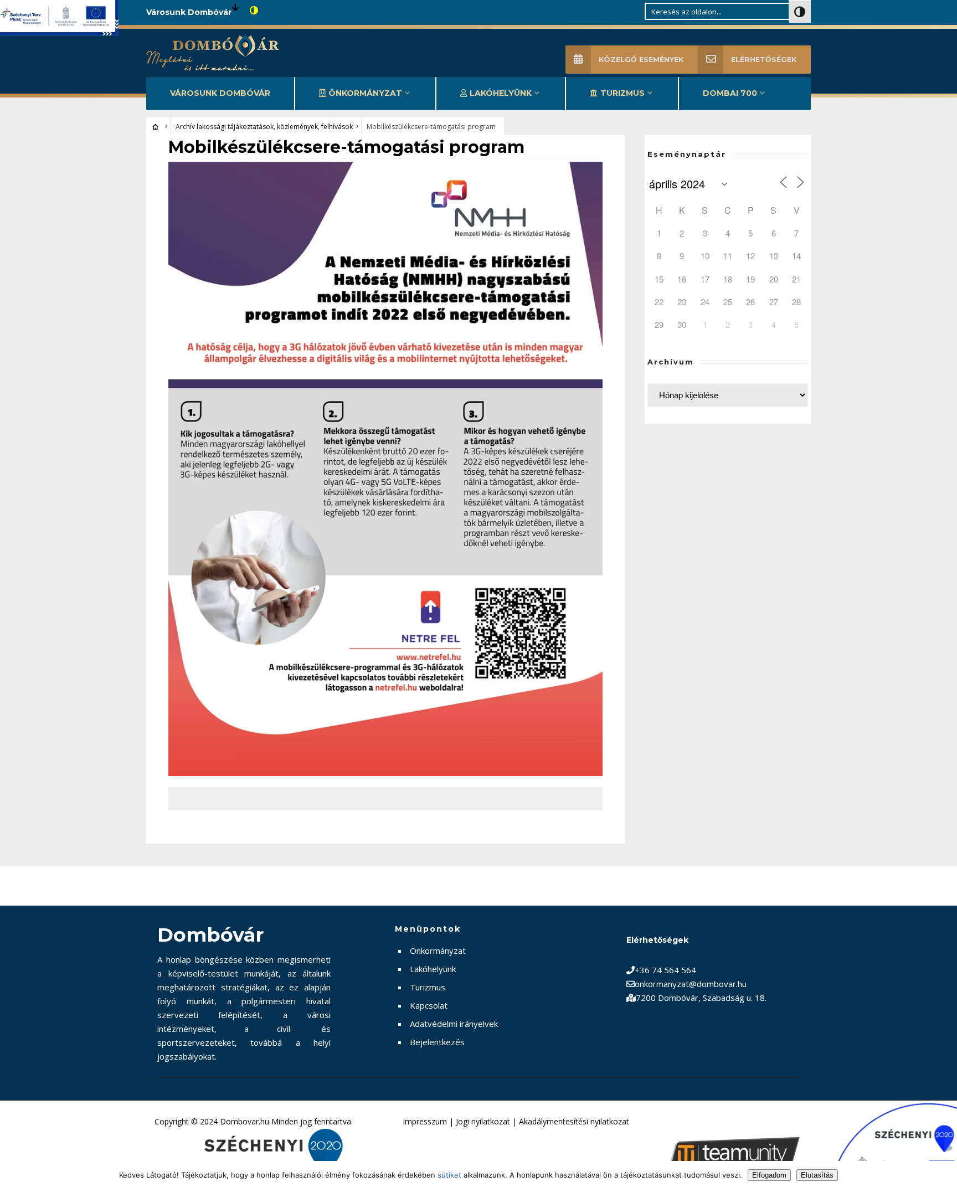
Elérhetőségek (763, 59)
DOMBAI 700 (730, 93)
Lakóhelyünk (501, 93)
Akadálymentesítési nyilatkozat (574, 1121)
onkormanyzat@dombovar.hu (691, 983)
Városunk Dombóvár (220, 93)
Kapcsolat (428, 1005)
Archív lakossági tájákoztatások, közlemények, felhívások (264, 126)
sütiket (449, 1174)
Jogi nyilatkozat (483, 1121)
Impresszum (425, 1121)
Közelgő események (641, 59)
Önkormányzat (365, 93)
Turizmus (622, 93)
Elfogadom (769, 1175)
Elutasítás (817, 1175)
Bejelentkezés (437, 1041)
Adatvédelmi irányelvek (454, 1023)
